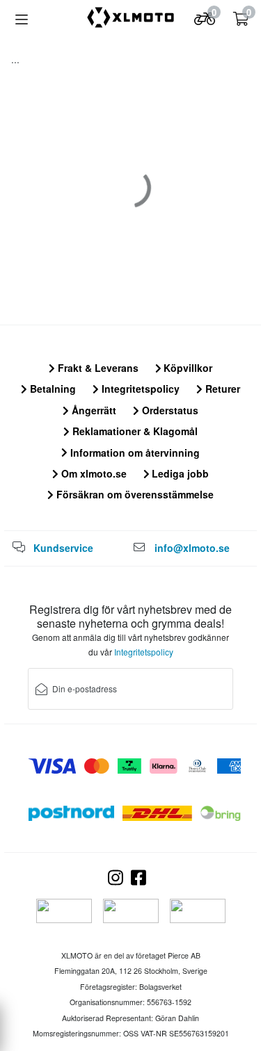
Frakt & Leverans (97, 368)
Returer (221, 389)
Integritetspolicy (139, 389)
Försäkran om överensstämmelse (134, 494)
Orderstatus (168, 410)
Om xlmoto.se (92, 473)
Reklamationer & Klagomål (134, 431)
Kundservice (63, 548)
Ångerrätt (92, 410)
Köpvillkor (186, 368)
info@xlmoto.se (192, 548)
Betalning (51, 389)
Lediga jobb (179, 473)
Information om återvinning (134, 452)
